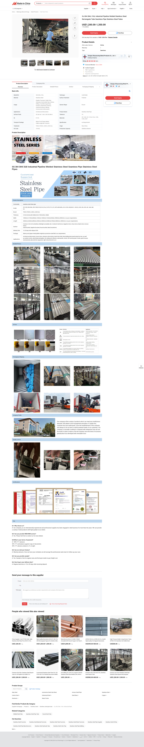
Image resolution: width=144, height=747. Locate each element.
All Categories (17, 8)
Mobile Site (108, 735)
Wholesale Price (74, 735)
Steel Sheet (75, 695)
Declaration (89, 740)
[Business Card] (129, 91)
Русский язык (57, 737)
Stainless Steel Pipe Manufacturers (22, 726)
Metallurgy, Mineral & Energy (23, 11)
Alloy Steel (14, 692)
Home (13, 11)
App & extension (112, 8)
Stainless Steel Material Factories (37, 722)
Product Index (101, 735)
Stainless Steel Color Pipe (59, 726)
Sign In (85, 76)
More (13, 729)
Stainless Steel (105, 692)
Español (38, 737)
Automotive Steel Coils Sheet (49, 692)
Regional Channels (92, 735)
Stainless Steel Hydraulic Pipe (42, 726)
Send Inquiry (94, 33)
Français (50, 737)
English (33, 737)
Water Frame (45, 698)
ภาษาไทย (99, 737)
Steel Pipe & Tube (44, 11)
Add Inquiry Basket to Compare (45, 69)
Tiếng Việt (110, 737)
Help (102, 8)
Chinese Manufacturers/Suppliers (52, 735)
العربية (81, 737)
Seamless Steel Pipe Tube (32, 714)
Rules (131, 8)
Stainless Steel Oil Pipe (111, 722)
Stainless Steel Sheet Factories (76, 722)
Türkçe (104, 737)
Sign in (130, 4)
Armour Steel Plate (77, 692)
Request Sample (112, 37)
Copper (104, 695)
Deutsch (69, 737)
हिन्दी (94, 737)
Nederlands (75, 737)
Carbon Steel (15, 695)
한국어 (85, 737)
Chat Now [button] (121, 33)
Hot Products (31, 735)
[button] (96, 86)
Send (24, 604)
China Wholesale (65, 735)
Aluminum (14, 698)
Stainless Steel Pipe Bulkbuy (77, 726)
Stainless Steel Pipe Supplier (95, 722)
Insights (114, 735)
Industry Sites (83, 735)
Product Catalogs (35, 689)
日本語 (90, 737)
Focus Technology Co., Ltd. (61, 740)
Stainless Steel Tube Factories (57, 722)
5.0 (111, 86)
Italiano (63, 737)
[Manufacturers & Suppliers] (21, 3)
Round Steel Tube (46, 714)
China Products (39, 735)
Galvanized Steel (46, 695)
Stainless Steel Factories (19, 722)
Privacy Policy (97, 740)
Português (44, 737)
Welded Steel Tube (18, 714)
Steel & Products (34, 11)
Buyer (93, 8)
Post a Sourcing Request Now (58, 604)
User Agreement (81, 740)
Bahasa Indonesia (118, 737)
